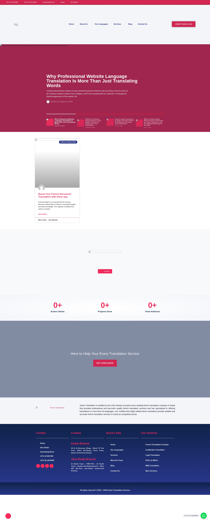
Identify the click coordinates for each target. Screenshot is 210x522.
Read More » (42, 214)
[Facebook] (38, 466)
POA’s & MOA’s (151, 460)
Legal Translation (152, 455)
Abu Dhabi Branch (83, 459)
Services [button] (117, 24)
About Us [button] (84, 24)
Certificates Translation (155, 450)
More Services (151, 471)
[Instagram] (47, 466)
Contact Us (142, 24)
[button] (203, 2)
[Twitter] (43, 466)
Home (71, 24)
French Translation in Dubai (156, 445)
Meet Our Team (116, 460)
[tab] (61, 122)
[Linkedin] (51, 466)
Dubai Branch (80, 443)
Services (114, 455)
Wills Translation (152, 466)
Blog (130, 24)
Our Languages (101, 24)
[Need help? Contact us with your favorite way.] (8, 516)
